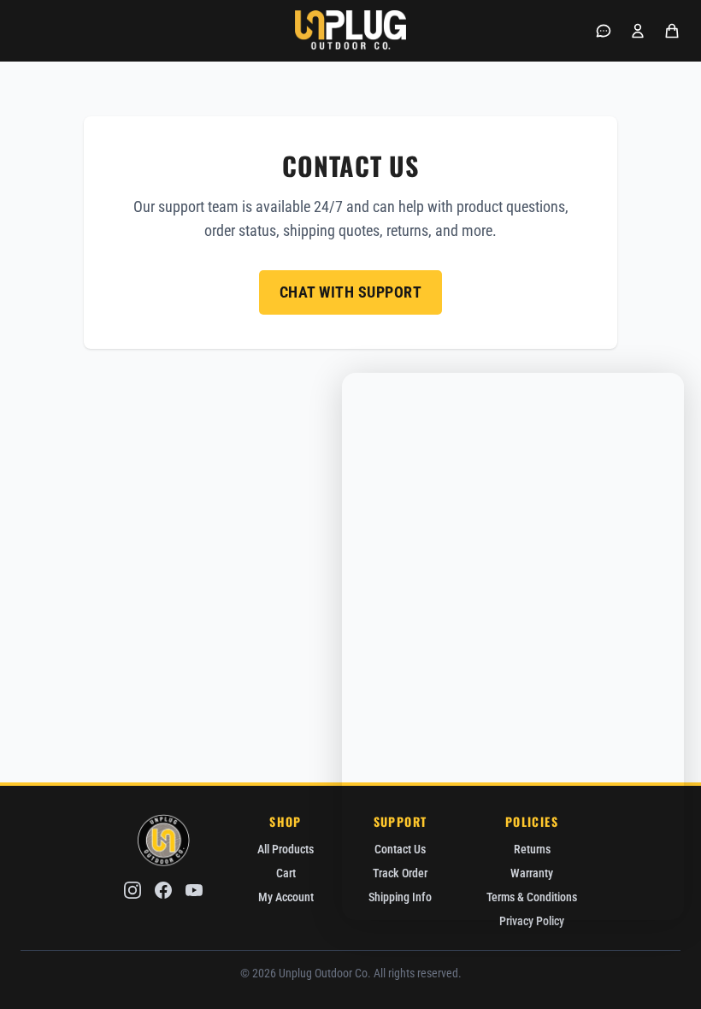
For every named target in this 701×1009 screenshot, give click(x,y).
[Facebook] (163, 890)
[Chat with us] (603, 30)
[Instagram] (132, 890)
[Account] (637, 30)
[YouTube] (194, 890)
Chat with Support (351, 292)
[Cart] (671, 30)
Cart (286, 873)
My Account (286, 897)
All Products (285, 849)
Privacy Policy (531, 921)
